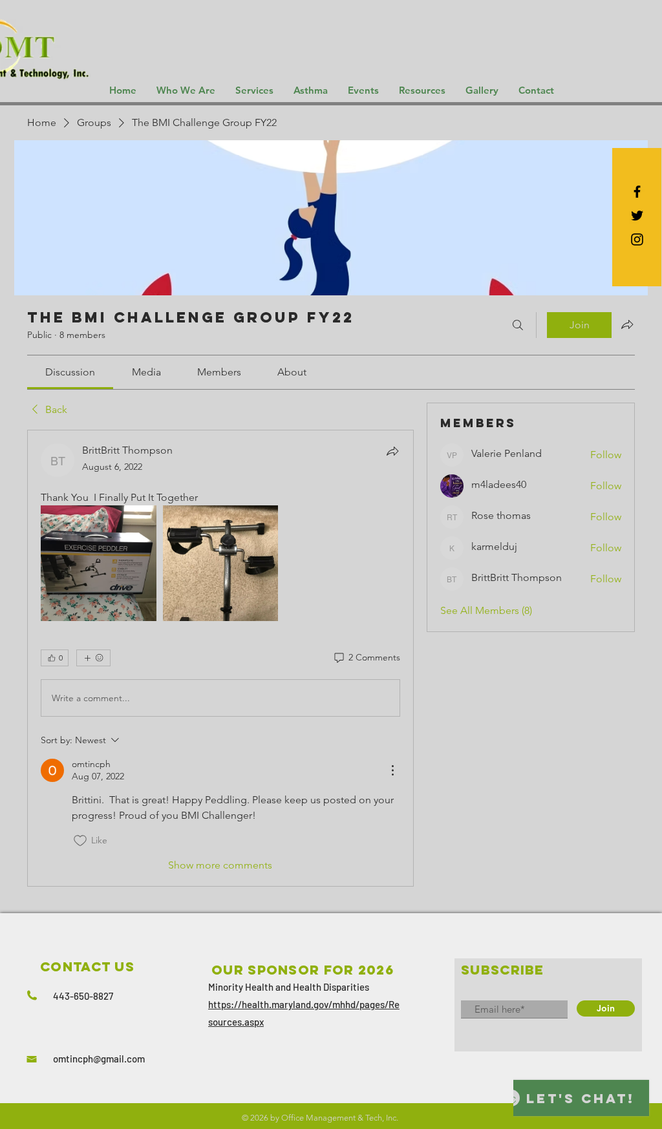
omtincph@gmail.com (99, 1058)
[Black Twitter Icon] (637, 215)
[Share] (392, 451)
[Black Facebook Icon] (637, 192)
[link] (70, 372)
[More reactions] (93, 657)
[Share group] (627, 324)
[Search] (518, 325)
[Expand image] (98, 563)
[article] (220, 658)
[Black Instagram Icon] (637, 239)
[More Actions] (392, 770)
